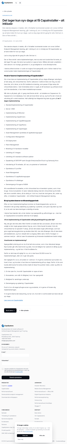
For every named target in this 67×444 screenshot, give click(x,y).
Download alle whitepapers (9, 397)
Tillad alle (25, 435)
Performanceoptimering (41, 397)
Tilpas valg (20, 439)
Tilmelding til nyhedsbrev (9, 416)
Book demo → (10, 310)
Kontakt (37, 419)
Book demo (38, 413)
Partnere (4, 424)
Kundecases (5, 421)
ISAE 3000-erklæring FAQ (9, 433)
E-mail (4, 352)
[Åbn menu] (20, 2)
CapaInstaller (5, 388)
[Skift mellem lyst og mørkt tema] (16, 2)
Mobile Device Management (43, 388)
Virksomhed (5, 360)
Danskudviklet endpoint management (12, 394)
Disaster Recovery (40, 385)
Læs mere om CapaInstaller (13, 300)
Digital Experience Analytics (43, 394)
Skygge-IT (38, 406)
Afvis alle (42, 435)
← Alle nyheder (7, 11)
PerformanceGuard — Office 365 (44, 391)
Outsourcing (38, 400)
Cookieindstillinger (60, 441)
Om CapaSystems (40, 416)
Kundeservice (39, 421)
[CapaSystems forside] (7, 3)
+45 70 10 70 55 (6, 338)
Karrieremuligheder (7, 419)
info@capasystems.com (8, 340)
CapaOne (7, 385)
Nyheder (4, 413)
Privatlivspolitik (19, 371)
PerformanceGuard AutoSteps (43, 403)
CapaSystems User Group (9, 427)
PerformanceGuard (7, 391)
